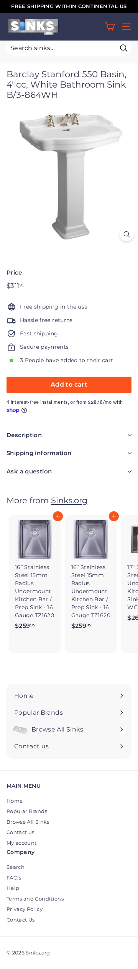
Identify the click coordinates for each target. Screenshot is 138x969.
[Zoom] (127, 234)
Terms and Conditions (35, 899)
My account (22, 843)
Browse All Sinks (28, 822)
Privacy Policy (25, 909)
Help (13, 888)
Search (16, 867)
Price (14, 272)
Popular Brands (27, 811)
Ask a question (29, 471)
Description (24, 435)
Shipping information (39, 453)
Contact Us (21, 920)
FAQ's (14, 878)
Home (15, 801)
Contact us (20, 832)
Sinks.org (69, 500)
